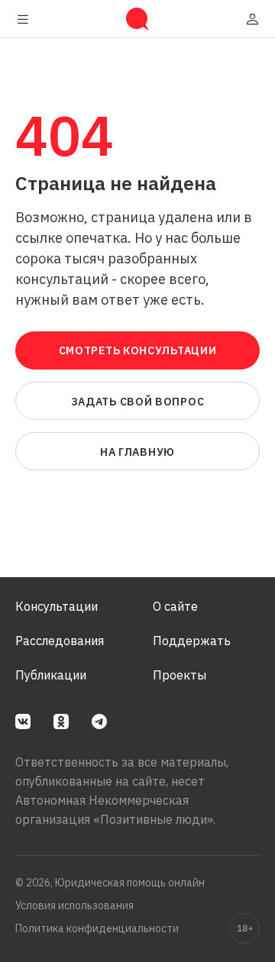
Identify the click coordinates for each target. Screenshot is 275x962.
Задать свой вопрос (138, 401)
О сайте (175, 606)
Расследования (59, 640)
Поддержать (192, 640)
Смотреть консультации (138, 350)
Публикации (50, 675)
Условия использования (74, 905)
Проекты (179, 675)
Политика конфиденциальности (97, 928)
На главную (137, 452)
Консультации (56, 606)
